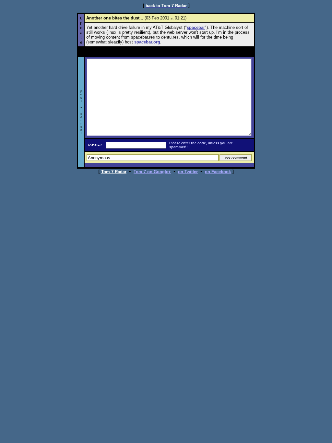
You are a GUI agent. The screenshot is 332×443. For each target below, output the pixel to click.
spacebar (196, 27)
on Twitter (188, 171)
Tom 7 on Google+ (152, 171)
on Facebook (218, 171)
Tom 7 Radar (113, 171)
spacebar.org (147, 42)
